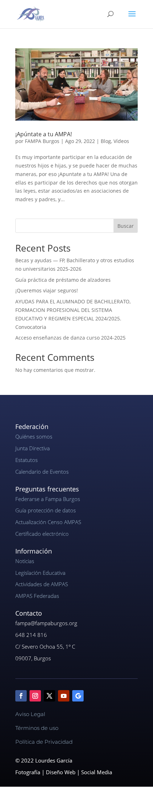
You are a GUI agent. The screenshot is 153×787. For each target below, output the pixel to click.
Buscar (125, 225)
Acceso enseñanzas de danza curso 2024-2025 (70, 337)
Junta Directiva (32, 448)
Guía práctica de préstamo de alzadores (63, 279)
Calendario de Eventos (42, 471)
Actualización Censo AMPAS (48, 521)
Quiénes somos (33, 436)
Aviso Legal (30, 714)
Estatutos (26, 459)
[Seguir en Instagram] (35, 695)
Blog (106, 141)
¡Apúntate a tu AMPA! (43, 134)
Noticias (24, 561)
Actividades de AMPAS (41, 584)
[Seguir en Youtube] (63, 695)
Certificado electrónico (42, 533)
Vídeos (121, 141)
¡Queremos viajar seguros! (46, 290)
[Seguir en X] (49, 695)
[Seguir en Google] (78, 695)
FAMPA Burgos (42, 141)
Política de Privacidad (44, 741)
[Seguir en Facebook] (21, 695)
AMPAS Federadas (37, 595)
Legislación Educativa (40, 572)
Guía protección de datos (45, 510)
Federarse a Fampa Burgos (47, 498)
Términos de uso (36, 728)
